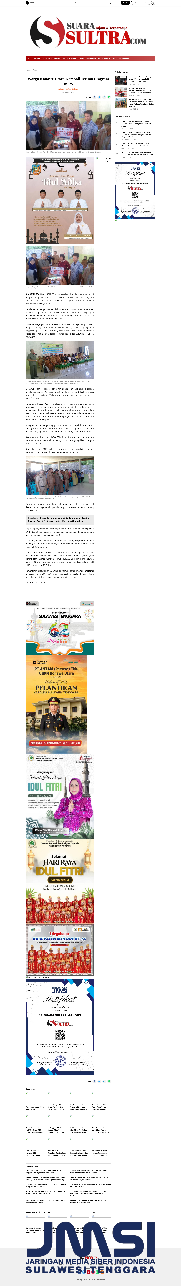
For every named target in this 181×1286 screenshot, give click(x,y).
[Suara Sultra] (90, 30)
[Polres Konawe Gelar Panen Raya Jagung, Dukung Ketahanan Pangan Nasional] (101, 1097)
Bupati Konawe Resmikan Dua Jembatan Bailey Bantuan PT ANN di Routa (57, 1153)
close (93, 1212)
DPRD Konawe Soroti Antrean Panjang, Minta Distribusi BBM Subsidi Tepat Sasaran (79, 1153)
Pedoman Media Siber (140, 3)
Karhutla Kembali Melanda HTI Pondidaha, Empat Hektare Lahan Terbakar (35, 1153)
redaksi (61, 89)
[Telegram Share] (104, 97)
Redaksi (125, 3)
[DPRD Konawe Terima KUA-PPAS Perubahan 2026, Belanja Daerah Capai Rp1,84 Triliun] (79, 1120)
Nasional (37, 58)
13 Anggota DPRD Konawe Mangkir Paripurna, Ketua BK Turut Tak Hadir (56, 1130)
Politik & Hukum (69, 58)
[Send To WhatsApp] (109, 97)
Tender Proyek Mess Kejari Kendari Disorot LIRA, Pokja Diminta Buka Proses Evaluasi (56, 1107)
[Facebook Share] (94, 97)
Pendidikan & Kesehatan (107, 58)
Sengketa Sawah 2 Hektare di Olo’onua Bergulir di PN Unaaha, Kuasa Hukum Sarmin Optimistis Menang (78, 1107)
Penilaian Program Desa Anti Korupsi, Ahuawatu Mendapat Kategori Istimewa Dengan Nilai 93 (136, 135)
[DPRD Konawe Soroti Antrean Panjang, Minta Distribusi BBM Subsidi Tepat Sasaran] (79, 1143)
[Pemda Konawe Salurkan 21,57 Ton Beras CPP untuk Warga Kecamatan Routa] (35, 1120)
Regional (57, 58)
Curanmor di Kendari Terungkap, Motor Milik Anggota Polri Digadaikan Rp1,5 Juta (35, 1107)
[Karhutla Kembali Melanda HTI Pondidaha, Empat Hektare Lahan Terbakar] (35, 1143)
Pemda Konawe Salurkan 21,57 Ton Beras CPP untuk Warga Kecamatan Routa (35, 1130)
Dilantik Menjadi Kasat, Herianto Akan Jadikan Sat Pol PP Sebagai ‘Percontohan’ (137, 153)
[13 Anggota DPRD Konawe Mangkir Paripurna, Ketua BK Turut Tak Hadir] (57, 1120)
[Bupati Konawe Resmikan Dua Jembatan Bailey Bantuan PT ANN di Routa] (57, 1143)
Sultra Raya (47, 58)
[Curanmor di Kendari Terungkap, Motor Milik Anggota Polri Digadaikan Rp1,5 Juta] (35, 1097)
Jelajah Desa (91, 58)
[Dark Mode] (153, 3)
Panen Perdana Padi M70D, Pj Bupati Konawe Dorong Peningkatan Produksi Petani (136, 124)
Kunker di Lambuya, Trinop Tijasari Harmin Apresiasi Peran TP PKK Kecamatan (138, 145)
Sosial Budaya (124, 58)
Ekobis (81, 58)
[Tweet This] (99, 97)
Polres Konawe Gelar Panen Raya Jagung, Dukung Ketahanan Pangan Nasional (99, 1107)
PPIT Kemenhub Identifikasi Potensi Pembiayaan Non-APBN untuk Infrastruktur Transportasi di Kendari (101, 1130)
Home (29, 58)
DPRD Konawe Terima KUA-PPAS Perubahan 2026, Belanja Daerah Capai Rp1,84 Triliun (78, 1130)
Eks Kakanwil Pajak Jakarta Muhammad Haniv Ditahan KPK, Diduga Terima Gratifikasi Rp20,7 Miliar (101, 1153)
